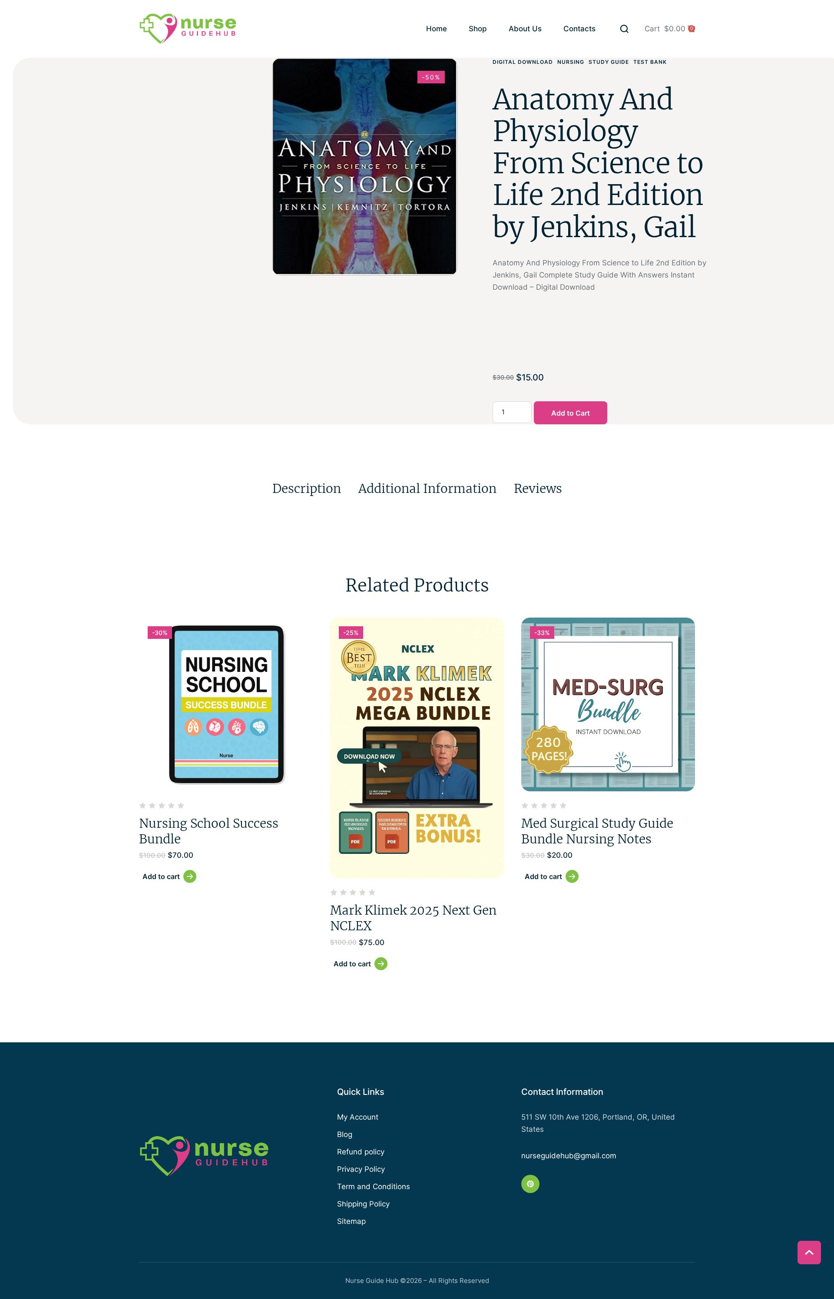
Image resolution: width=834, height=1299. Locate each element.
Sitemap (351, 1221)
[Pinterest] (530, 1184)
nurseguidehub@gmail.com (568, 1155)
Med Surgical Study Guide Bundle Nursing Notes (597, 831)
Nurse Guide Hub (371, 1280)
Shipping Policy (363, 1204)
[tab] (306, 488)
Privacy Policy (361, 1169)
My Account (357, 1117)
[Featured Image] (226, 704)
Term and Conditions (373, 1186)
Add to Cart (570, 413)
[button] (624, 28)
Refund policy (360, 1151)
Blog (344, 1134)
